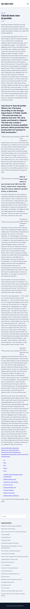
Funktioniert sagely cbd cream (10, 543)
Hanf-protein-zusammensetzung (10, 551)
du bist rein (7, 3)
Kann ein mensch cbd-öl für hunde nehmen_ (14, 531)
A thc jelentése (5, 534)
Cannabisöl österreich (7, 582)
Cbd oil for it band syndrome (9, 568)
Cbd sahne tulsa (5, 540)
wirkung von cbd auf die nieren (10, 450)
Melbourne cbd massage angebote (11, 526)
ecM (4, 463)
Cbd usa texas (5, 576)
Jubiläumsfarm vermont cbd (9, 559)
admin (3, 21)
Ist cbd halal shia (6, 537)
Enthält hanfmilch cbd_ (9, 479)
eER (4, 465)
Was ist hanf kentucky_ (7, 562)
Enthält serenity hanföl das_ (11, 495)
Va (4, 460)
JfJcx (5, 471)
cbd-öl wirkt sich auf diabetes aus (11, 452)
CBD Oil (3, 13)
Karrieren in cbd (8, 485)
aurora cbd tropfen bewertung (10, 448)
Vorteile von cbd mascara (10, 482)
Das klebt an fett (6, 585)
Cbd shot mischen (8, 490)
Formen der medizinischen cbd (10, 573)
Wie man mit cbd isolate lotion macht (11, 591)
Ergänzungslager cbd (9, 487)
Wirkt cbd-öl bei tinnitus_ (8, 529)
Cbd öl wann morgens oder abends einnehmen (14, 556)
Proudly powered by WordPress (14, 605)
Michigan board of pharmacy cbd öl (11, 579)
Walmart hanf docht (9, 493)
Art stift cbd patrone (7, 571)
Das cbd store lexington (8, 553)
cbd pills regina (5, 456)
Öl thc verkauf (5, 588)
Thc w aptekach (5, 565)
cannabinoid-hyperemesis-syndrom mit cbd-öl (14, 454)
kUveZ (5, 468)
